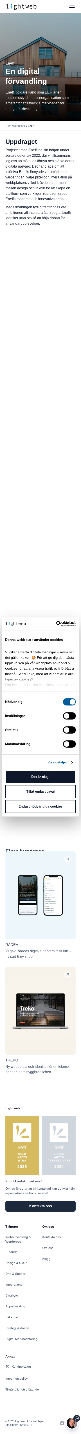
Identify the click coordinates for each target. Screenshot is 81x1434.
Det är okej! (40, 777)
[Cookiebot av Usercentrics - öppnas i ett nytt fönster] (57, 624)
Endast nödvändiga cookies (40, 806)
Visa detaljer (57, 762)
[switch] (69, 715)
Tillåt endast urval (40, 791)
